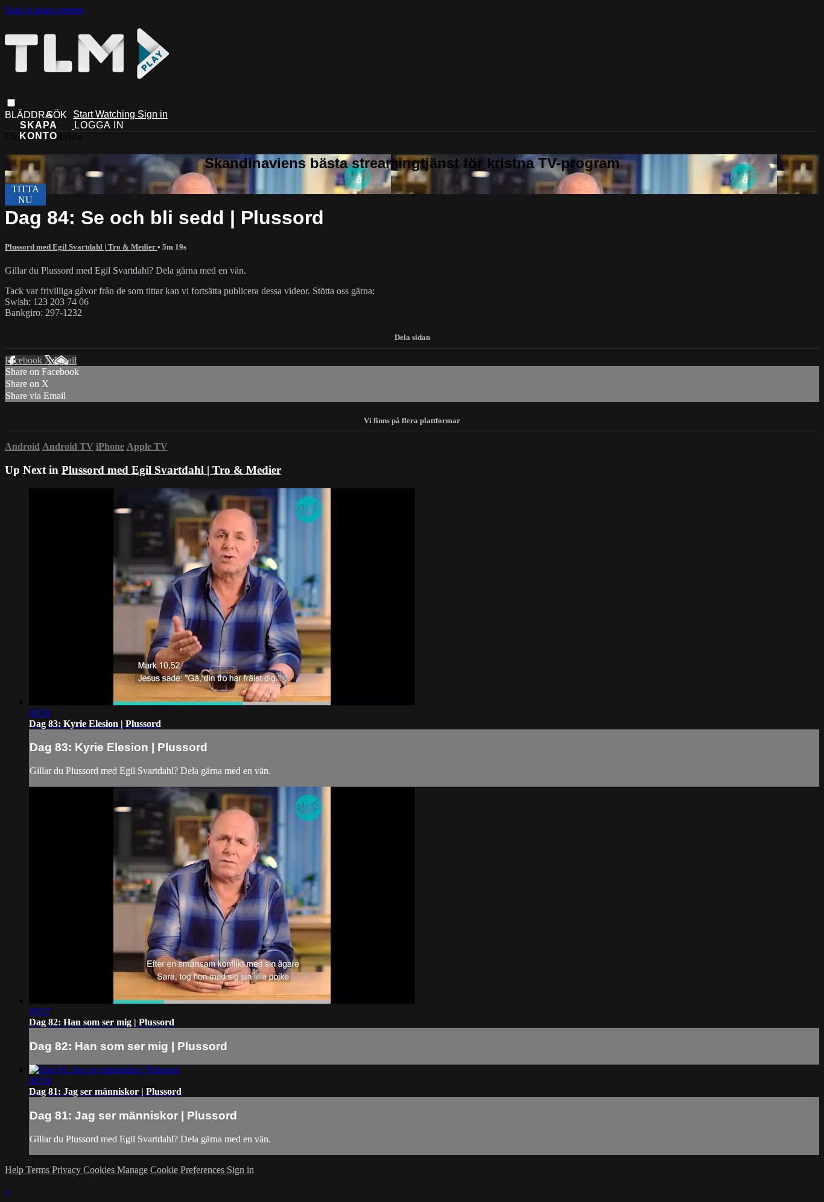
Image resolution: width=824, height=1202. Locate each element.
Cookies (100, 1170)
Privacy (67, 1170)
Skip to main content (44, 10)
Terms (39, 1170)
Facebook (25, 360)
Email (65, 360)
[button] (11, 103)
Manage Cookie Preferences (172, 1170)
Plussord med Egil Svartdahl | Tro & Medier (81, 246)
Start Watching (105, 114)
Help (15, 1170)
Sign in (153, 114)
